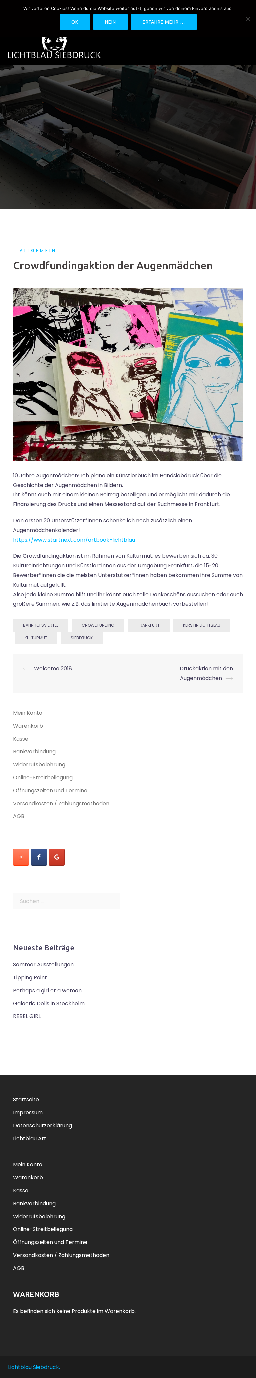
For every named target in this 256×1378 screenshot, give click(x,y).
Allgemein (38, 250)
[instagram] (21, 857)
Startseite (26, 1099)
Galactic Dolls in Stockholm (49, 1003)
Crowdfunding (98, 625)
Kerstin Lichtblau (201, 625)
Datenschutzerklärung (42, 1125)
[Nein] (247, 18)
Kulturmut (36, 638)
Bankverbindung (34, 751)
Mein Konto (27, 713)
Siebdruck (82, 638)
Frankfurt (149, 625)
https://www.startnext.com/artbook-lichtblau (74, 540)
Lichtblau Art (29, 1138)
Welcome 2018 (53, 668)
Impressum (28, 1112)
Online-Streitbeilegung (43, 777)
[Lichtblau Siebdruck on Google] (57, 857)
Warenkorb (28, 726)
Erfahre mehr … (164, 22)
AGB (18, 816)
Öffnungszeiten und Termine (50, 790)
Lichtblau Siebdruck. (34, 1367)
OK (74, 22)
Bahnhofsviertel (40, 625)
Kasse (20, 739)
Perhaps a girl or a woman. (48, 990)
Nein (110, 22)
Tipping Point (30, 977)
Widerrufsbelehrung (39, 764)
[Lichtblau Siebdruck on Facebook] (39, 857)
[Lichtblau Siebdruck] (54, 41)
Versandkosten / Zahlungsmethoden (61, 803)
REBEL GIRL (27, 1016)
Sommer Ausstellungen (43, 964)
